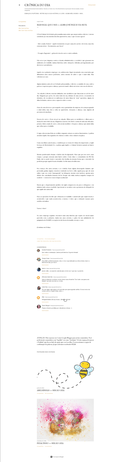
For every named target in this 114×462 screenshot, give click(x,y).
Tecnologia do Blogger (58, 456)
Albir (43, 297)
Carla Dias (45, 287)
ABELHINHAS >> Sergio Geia (50, 390)
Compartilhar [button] (22, 21)
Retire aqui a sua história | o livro (52, 13)
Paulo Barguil (46, 305)
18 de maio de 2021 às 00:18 (53, 268)
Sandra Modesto (46, 250)
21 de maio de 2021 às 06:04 (60, 277)
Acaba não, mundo (72, 13)
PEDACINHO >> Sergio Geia (50, 443)
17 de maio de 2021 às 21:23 (56, 258)
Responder (45, 255)
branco (44, 268)
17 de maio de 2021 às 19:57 (58, 250)
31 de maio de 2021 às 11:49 (51, 297)
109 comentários (49, 393)
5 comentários (48, 446)
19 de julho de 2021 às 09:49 (56, 305)
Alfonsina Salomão (47, 277)
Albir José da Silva (24, 28)
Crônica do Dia (37, 5)
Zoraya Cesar (45, 258)
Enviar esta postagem (50, 238)
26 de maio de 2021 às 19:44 (54, 287)
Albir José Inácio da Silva (26, 30)
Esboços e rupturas (32, 13)
